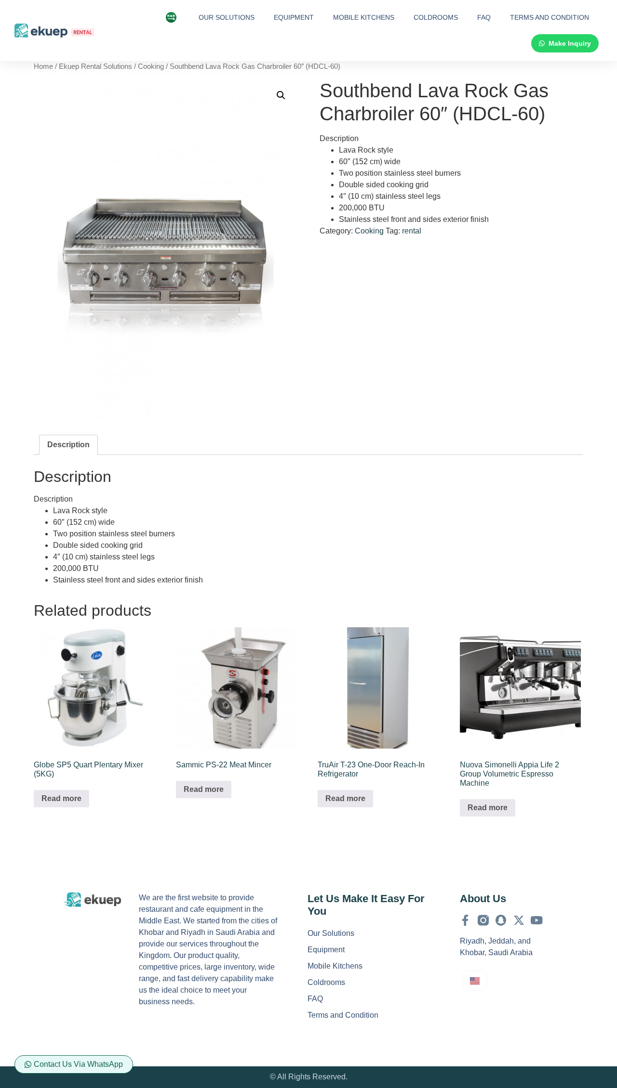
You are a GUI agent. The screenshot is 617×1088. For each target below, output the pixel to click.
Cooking (151, 66)
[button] (281, 95)
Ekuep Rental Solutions (95, 66)
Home (43, 66)
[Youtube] (536, 920)
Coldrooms (436, 17)
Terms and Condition (549, 17)
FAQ (484, 17)
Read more (61, 798)
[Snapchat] (501, 920)
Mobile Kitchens (363, 17)
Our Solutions (227, 17)
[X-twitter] (518, 920)
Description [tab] (68, 444)
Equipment (294, 17)
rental (411, 231)
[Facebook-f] (465, 920)
